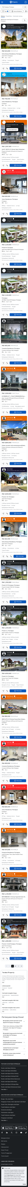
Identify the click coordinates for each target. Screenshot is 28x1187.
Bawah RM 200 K (6, 995)
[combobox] (13, 7)
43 (15, 966)
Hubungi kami (5, 1147)
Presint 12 (4, 987)
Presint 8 (10, 987)
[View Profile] (14, 26)
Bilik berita (4, 1141)
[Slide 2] (11, 142)
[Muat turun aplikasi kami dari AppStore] (7, 1128)
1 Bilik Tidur (4, 1002)
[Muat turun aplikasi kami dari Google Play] (21, 1128)
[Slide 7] (17, 142)
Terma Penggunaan (6, 1153)
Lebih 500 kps (5, 1009)
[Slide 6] (16, 142)
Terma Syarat (5, 1156)
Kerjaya (3, 1144)
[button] (3, 16)
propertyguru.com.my (7, 1164)
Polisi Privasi (10, 1175)
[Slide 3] (12, 142)
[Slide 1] (10, 142)
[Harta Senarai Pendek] (24, 31)
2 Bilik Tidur (11, 1002)
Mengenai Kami (5, 1138)
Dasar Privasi (4, 1150)
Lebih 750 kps (13, 1009)
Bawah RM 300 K (15, 995)
